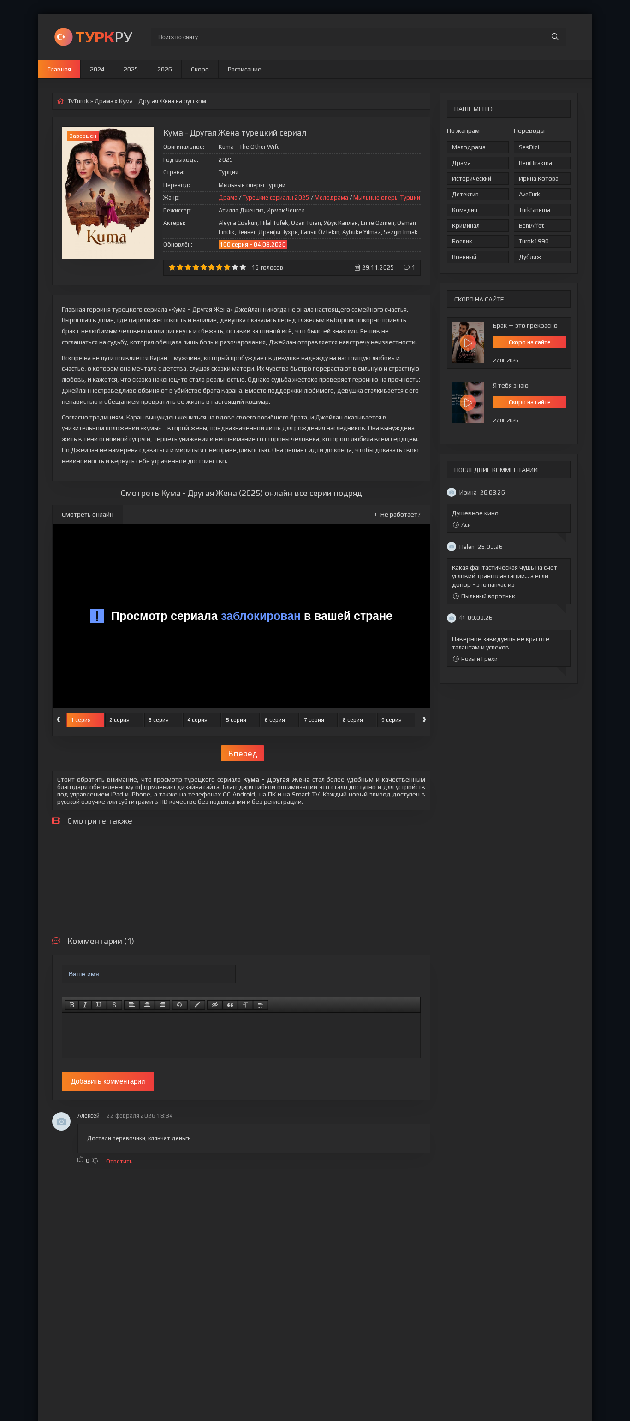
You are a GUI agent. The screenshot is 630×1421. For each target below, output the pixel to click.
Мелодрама (469, 147)
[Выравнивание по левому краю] (132, 1005)
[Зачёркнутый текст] (114, 1005)
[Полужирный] (72, 1005)
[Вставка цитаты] (230, 1005)
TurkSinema (534, 209)
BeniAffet (531, 225)
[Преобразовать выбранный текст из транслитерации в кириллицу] (245, 1005)
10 (243, 267)
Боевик (462, 241)
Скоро (200, 69)
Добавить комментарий (108, 1081)
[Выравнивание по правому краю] (162, 1005)
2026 (164, 69)
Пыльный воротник (488, 596)
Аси (466, 525)
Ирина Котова (539, 178)
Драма (461, 162)
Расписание (245, 69)
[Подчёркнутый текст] (99, 1005)
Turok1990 (534, 241)
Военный (464, 257)
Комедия (464, 209)
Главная (59, 69)
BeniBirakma (535, 162)
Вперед (242, 753)
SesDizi (529, 147)
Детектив (465, 194)
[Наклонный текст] (85, 1005)
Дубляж (530, 257)
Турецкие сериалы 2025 (276, 197)
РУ (103, 37)
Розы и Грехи (479, 659)
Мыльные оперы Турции (386, 197)
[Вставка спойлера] (260, 1005)
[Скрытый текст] (215, 1005)
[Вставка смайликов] (180, 1005)
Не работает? (400, 514)
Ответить (119, 1161)
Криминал (466, 225)
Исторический (471, 178)
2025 (131, 69)
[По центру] (147, 1005)
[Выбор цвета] (197, 1005)
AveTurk (529, 194)
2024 (97, 69)
